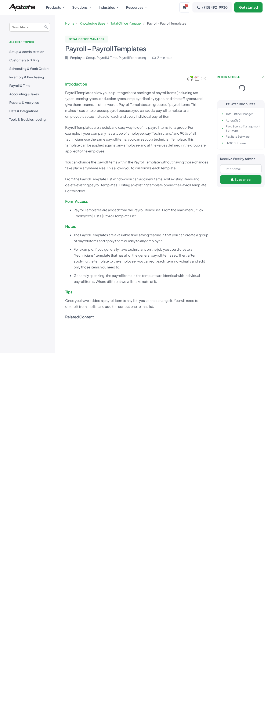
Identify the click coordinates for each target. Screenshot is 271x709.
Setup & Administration (26, 52)
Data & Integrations (23, 111)
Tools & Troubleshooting (27, 119)
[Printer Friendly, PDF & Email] (197, 78)
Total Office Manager (126, 23)
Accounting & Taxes (24, 94)
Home (70, 23)
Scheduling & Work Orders (29, 69)
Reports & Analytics (24, 103)
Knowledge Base (92, 23)
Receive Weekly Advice (238, 159)
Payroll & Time (19, 86)
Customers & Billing (24, 60)
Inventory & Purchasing (26, 77)
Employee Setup (82, 58)
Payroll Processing (132, 58)
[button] (263, 77)
